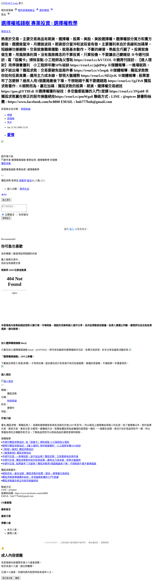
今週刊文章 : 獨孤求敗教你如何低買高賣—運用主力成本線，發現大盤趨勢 (41, 460)
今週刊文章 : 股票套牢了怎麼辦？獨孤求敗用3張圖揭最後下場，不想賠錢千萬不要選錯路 (49, 463)
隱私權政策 (93, 542)
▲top (4, 194)
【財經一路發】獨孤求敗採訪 (17, 449)
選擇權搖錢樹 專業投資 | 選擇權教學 (39, 23)
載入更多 (6, 200)
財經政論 (25, 109)
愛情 (10, 135)
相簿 (9, 115)
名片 (9, 122)
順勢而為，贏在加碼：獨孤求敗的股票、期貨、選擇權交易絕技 (35, 473)
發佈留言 (6, 218)
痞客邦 (22, 180)
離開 (17, 578)
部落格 (10, 118)
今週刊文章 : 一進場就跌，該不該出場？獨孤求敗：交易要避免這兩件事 (40, 456)
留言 (29, 180)
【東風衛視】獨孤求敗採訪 (16, 453)
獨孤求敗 (6, 163)
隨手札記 (24, 189)
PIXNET (54, 542)
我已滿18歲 (7, 578)
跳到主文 (6, 31)
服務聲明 (105, 542)
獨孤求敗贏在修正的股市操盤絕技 (20, 480)
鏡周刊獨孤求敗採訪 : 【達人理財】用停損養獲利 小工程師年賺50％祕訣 (41, 445)
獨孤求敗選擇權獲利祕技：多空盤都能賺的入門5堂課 (30, 477)
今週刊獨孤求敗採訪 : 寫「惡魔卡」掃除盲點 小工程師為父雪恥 (35, 442)
